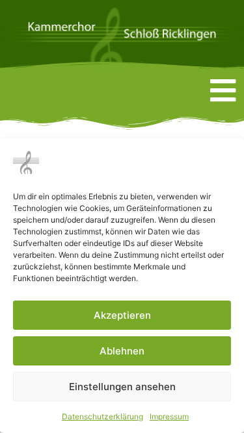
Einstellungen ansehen (122, 386)
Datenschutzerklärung (102, 416)
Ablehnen (122, 351)
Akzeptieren (122, 315)
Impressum (169, 416)
